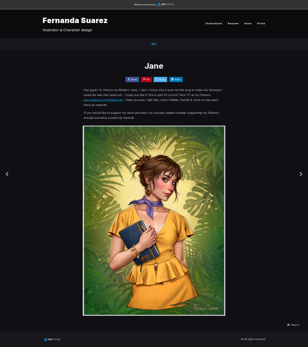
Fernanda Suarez (75, 20)
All (154, 44)
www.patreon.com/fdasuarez (103, 100)
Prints (261, 23)
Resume (233, 23)
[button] (293, 324)
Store (248, 23)
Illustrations (214, 23)
